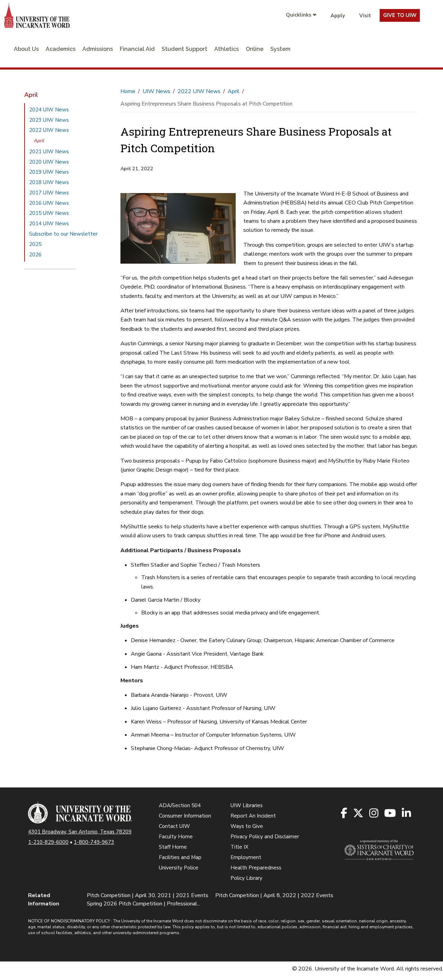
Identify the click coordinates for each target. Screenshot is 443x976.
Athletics (226, 49)
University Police (178, 867)
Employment (245, 857)
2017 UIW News (49, 192)
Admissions (97, 49)
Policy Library (246, 878)
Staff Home (173, 846)
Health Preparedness (255, 867)
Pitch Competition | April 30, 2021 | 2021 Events (147, 895)
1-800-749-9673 (94, 842)
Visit (365, 15)
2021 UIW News (49, 151)
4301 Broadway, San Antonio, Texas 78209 (80, 831)
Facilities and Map (180, 857)
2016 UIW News (49, 203)
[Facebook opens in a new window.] (344, 813)
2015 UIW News (49, 213)
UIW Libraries (246, 805)
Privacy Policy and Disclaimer (264, 836)
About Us (26, 49)
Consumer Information (185, 815)
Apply (338, 15)
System (280, 49)
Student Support (184, 49)
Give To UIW (399, 15)
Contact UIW (174, 826)
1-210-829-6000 (48, 842)
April (39, 140)
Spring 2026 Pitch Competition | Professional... (143, 903)
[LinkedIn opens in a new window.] (407, 813)
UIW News (156, 91)
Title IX (239, 846)
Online (254, 49)
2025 (35, 244)
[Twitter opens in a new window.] (358, 813)
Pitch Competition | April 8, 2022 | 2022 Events (274, 895)
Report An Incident (253, 815)
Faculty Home (176, 836)
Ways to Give (246, 826)
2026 (35, 254)
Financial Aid (137, 49)
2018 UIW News (49, 182)
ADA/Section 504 (180, 805)
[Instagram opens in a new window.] (374, 813)
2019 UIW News (49, 171)
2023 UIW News (49, 120)
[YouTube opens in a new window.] (390, 813)
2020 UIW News (49, 161)
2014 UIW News (49, 223)
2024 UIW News (49, 109)
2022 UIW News (49, 130)
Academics (60, 49)
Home (127, 91)
